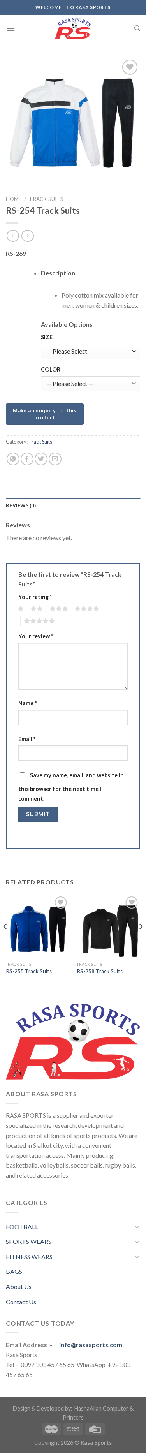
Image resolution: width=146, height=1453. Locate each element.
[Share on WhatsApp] (13, 459)
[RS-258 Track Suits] (108, 926)
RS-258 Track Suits (100, 971)
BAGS (14, 1271)
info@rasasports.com (90, 1344)
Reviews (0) (21, 505)
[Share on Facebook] (27, 459)
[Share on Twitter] (41, 459)
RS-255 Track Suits (29, 971)
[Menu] (10, 28)
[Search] (137, 28)
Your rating (35, 597)
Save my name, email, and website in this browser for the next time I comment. (71, 787)
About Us (19, 1286)
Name (27, 703)
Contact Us (21, 1301)
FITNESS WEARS (29, 1256)
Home (13, 199)
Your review (35, 636)
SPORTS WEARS (28, 1241)
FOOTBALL (22, 1226)
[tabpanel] (90, 300)
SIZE (47, 337)
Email (26, 739)
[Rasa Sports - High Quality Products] (73, 28)
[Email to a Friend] (55, 459)
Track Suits (46, 199)
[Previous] (5, 942)
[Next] (140, 942)
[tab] (73, 505)
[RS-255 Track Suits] (37, 926)
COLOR (50, 369)
